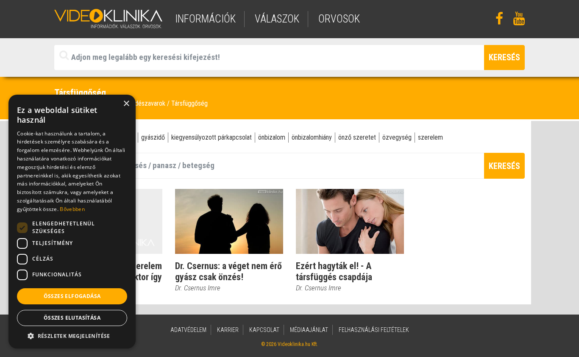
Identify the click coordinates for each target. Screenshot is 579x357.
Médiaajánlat (309, 329)
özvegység (397, 137)
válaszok (277, 19)
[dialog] (72, 222)
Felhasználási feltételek (374, 329)
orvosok (339, 19)
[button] (72, 336)
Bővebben (72, 209)
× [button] (126, 104)
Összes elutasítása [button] (72, 317)
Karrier (228, 329)
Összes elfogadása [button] (72, 296)
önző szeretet (357, 137)
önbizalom (271, 137)
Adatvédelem (188, 329)
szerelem (430, 137)
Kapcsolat (264, 329)
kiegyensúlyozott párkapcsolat (211, 137)
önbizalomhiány (312, 137)
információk (205, 19)
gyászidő (153, 137)
